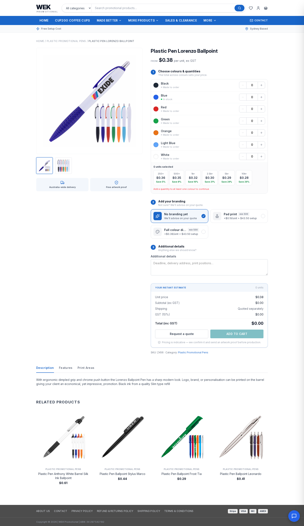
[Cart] (266, 8)
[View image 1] (44, 165)
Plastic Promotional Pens (66, 41)
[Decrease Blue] (242, 97)
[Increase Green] (261, 121)
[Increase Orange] (261, 132)
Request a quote (182, 334)
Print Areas (86, 367)
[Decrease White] (242, 156)
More (207, 20)
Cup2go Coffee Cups (72, 20)
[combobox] (164, 8)
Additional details (163, 256)
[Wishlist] (251, 8)
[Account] (258, 8)
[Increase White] (261, 156)
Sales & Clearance (181, 20)
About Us (43, 511)
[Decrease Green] (242, 121)
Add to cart (236, 334)
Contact (261, 20)
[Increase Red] (261, 109)
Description (45, 367)
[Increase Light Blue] (261, 144)
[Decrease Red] (242, 109)
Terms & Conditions (178, 511)
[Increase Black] (261, 85)
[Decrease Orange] (242, 132)
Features (66, 367)
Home (43, 20)
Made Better (107, 20)
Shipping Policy (149, 511)
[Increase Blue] (261, 97)
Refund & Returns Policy (115, 511)
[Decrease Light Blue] (242, 144)
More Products (141, 20)
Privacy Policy (82, 511)
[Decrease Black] (242, 85)
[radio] (160, 177)
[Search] (239, 8)
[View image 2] (63, 165)
